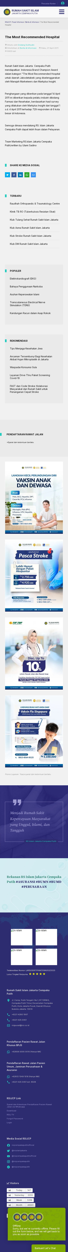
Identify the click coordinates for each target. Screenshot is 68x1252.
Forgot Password (15, 1118)
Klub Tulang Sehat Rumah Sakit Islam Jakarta (34, 219)
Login (9, 1122)
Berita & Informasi (32, 22)
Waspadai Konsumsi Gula (23, 367)
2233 (30, 1195)
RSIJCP (8, 22)
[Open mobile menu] (62, 12)
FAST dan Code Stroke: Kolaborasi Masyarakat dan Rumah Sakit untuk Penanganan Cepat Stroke (29, 389)
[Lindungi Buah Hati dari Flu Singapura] (34, 766)
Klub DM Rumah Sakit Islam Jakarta (29, 243)
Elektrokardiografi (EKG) (23, 278)
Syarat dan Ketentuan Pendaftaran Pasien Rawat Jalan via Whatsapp (29, 1105)
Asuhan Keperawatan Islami (24, 294)
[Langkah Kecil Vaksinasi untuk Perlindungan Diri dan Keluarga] (34, 532)
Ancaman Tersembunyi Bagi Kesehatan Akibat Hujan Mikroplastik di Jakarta (31, 358)
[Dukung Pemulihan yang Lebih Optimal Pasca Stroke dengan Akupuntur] (34, 610)
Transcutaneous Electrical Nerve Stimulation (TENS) (27, 304)
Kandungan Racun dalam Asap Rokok (30, 313)
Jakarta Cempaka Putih (25, 13)
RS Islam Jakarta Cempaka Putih (41, 841)
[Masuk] (63, 3)
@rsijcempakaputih (21, 1161)
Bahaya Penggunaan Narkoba (26, 286)
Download (11, 1111)
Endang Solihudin (26, 45)
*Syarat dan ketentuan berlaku (20, 442)
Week (19, 1200)
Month (19, 1205)
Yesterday (19, 1195)
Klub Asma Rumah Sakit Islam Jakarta (30, 227)
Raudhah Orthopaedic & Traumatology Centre (35, 203)
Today (19, 1190)
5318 (29, 1200)
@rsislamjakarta (19, 1150)
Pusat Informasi (18, 22)
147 (29, 1190)
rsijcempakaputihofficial (23, 1145)
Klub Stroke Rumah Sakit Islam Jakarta (30, 235)
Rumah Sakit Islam (25, 10)
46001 (30, 1205)
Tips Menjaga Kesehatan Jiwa (26, 348)
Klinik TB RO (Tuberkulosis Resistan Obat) (32, 211)
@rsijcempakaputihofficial (24, 1156)
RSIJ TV (10, 1114)
